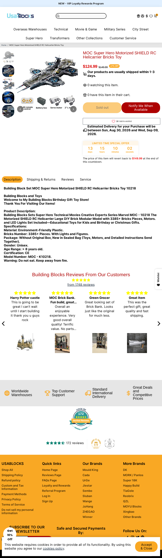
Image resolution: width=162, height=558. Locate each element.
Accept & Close (146, 546)
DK (125, 470)
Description (12, 179)
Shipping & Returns (41, 179)
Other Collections (89, 38)
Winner (88, 517)
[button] (9, 534)
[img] (81, 280)
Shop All (7, 470)
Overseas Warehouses (30, 29)
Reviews (67, 179)
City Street (140, 29)
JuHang (88, 506)
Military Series (114, 29)
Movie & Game (86, 29)
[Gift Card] (138, 16)
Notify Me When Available (141, 108)
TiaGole (128, 490)
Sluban (87, 496)
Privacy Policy (11, 499)
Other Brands (132, 517)
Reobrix (128, 496)
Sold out (102, 107)
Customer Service (123, 38)
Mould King (90, 470)
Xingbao (128, 511)
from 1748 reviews (81, 285)
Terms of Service (13, 504)
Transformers (59, 38)
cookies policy (53, 548)
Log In (46, 496)
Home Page (50, 470)
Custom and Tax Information (13, 487)
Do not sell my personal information (18, 511)
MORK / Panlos (133, 475)
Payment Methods (14, 494)
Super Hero (34, 38)
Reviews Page (51, 475)
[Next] (8, 115)
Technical (61, 29)
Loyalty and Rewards (56, 485)
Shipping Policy (12, 475)
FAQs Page (49, 480)
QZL (126, 501)
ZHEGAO (89, 511)
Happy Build (131, 485)
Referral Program (53, 490)
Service (85, 179)
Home (3, 45)
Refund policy (11, 480)
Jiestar (87, 485)
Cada (86, 475)
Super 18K (130, 480)
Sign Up (47, 501)
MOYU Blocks (132, 506)
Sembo (87, 490)
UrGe (86, 480)
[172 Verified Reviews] (81, 431)
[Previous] (8, 54)
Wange (87, 501)
